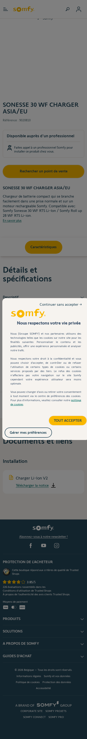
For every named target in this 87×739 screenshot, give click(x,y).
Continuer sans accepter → (61, 308)
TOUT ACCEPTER (63, 419)
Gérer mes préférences (33, 432)
